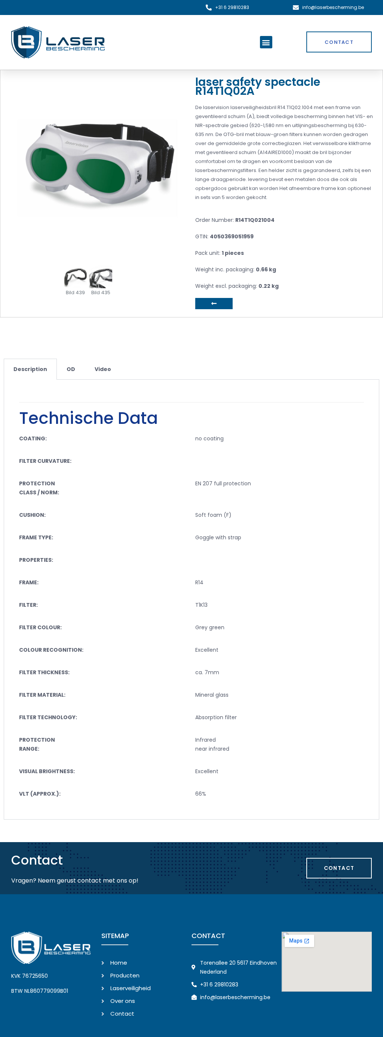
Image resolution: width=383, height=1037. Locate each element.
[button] (266, 42)
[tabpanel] (191, 600)
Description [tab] (30, 369)
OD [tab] (71, 369)
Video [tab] (103, 369)
